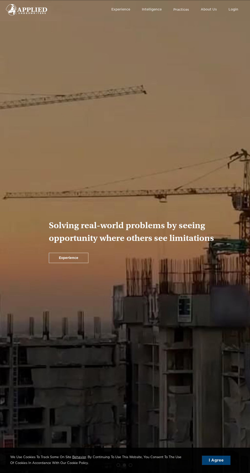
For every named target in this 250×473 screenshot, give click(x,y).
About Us (209, 9)
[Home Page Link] (26, 9)
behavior (79, 457)
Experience (120, 9)
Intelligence (152, 9)
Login (233, 9)
